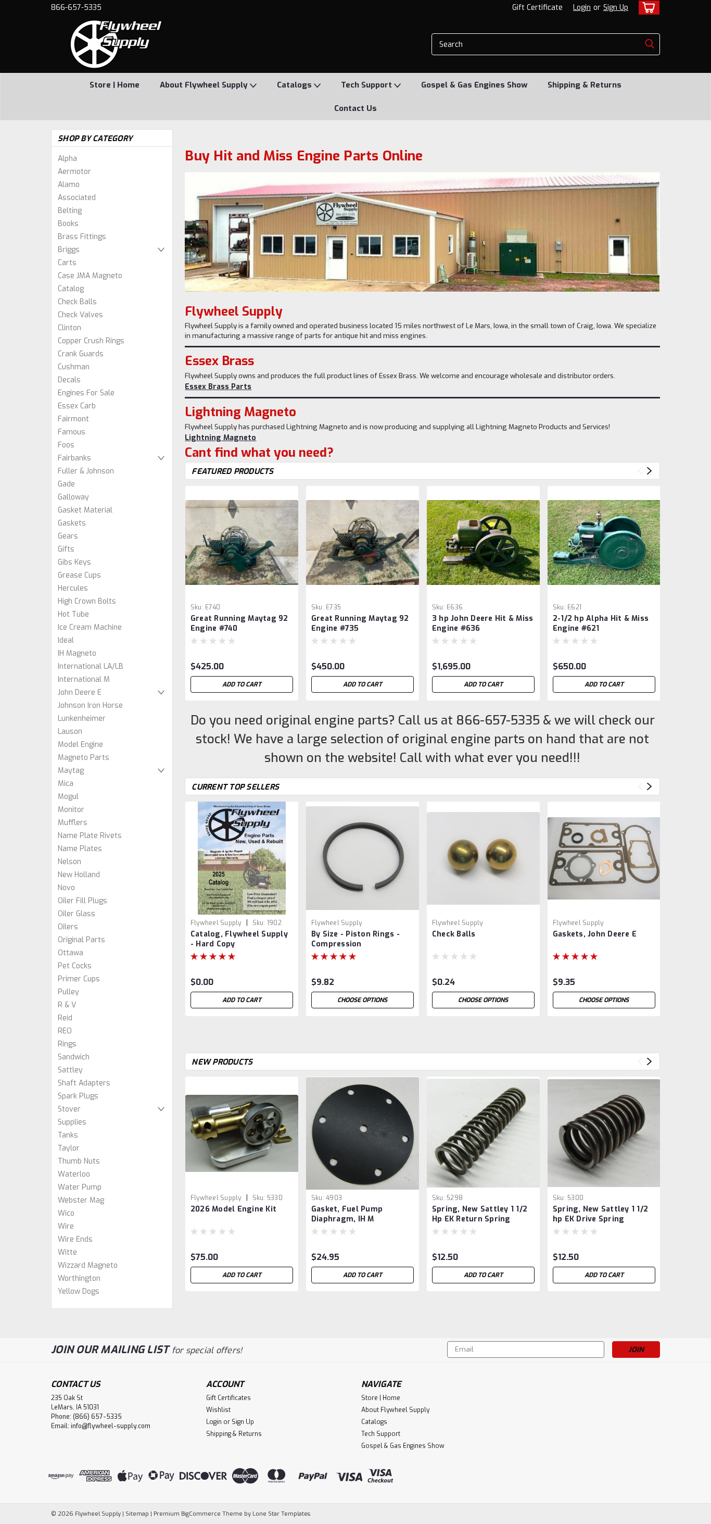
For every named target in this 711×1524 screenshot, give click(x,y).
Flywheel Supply (216, 923)
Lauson (70, 731)
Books (68, 224)
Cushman (74, 367)
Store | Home (114, 85)
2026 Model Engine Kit (233, 1209)
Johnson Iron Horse (90, 705)
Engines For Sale (86, 393)
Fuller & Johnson (86, 471)
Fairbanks (74, 458)
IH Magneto (77, 653)
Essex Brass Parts (218, 387)
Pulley (68, 992)
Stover (69, 1109)
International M (84, 679)
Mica (65, 784)
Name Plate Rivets (90, 836)
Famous (71, 432)
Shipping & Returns (584, 85)
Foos (66, 445)
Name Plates (80, 849)
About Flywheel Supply (205, 85)
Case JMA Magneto (90, 276)
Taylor (69, 1148)
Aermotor (74, 172)
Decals (69, 380)
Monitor (71, 810)
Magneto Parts (83, 758)
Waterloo (74, 1174)
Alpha (67, 159)
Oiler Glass (76, 914)
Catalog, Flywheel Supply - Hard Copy (239, 939)
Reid (65, 1018)
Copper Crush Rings (91, 341)
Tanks (68, 1135)
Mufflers (72, 823)
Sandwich (74, 1057)
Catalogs (295, 85)
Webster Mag (81, 1200)
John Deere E (79, 692)
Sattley (70, 1070)
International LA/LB (90, 666)
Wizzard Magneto (88, 1265)
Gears (68, 536)
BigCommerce (201, 1514)
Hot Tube (73, 614)
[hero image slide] (422, 232)
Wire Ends (75, 1239)
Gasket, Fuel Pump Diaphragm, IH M (347, 1214)
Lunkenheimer (82, 718)
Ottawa (70, 953)
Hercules (73, 588)
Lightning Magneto (220, 438)
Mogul (68, 797)
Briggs (69, 250)
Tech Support (367, 85)
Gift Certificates (228, 1398)
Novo (66, 888)
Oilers (68, 927)
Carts (67, 263)
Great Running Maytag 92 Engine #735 (360, 623)
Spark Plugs (78, 1096)
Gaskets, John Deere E (595, 934)
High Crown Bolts (87, 601)
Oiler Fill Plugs (82, 901)
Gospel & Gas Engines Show (474, 85)
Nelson (69, 862)
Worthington (79, 1278)
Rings (67, 1044)
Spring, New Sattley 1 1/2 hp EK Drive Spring (600, 1214)
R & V (67, 1005)
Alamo (69, 185)
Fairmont (73, 419)
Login (582, 8)
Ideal (66, 640)
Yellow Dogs (78, 1291)
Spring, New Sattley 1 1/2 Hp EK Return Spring (479, 1214)
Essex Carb (77, 406)
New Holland (79, 875)
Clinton (69, 328)
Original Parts (81, 940)
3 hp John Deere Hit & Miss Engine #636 (483, 623)
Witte (67, 1252)
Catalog (71, 289)
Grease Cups (79, 575)
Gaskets (72, 523)
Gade (66, 484)
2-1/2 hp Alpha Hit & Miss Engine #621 (601, 623)
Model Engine (80, 744)
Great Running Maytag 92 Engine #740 (239, 623)
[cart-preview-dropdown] (646, 8)
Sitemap (137, 1514)
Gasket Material (85, 510)
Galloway (73, 497)
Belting (70, 211)
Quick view (241, 591)
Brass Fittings (82, 237)
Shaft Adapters (84, 1083)
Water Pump (79, 1187)
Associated (77, 198)
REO (65, 1031)
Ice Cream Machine (90, 627)
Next (649, 471)
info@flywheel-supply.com (110, 1426)
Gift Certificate (537, 8)
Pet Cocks (75, 966)
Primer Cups (79, 979)
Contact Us (355, 108)
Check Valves (80, 315)
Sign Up (615, 8)
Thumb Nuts (79, 1161)
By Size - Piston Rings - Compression (355, 939)
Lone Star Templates (281, 1514)
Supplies (72, 1122)
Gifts (66, 549)
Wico (66, 1213)
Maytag (71, 771)
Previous (640, 471)
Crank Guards (81, 354)
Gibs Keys (74, 562)
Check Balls (77, 302)
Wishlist (218, 1410)
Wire (66, 1226)
